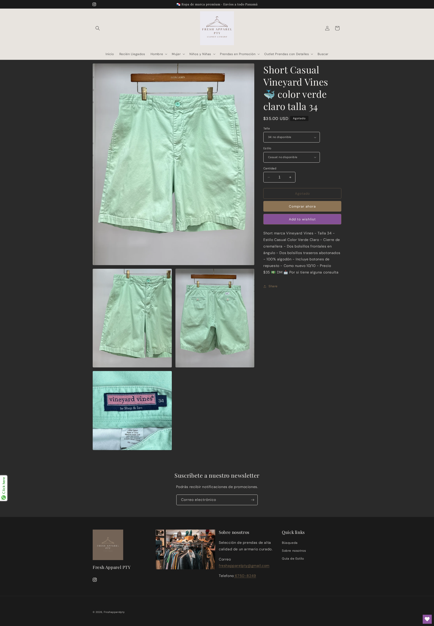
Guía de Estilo (293, 559)
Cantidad (269, 168)
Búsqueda (290, 543)
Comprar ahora (302, 206)
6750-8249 (245, 576)
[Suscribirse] (252, 500)
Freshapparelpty (114, 612)
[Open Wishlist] (427, 619)
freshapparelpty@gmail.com (244, 565)
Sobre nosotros (294, 551)
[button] (98, 28)
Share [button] (273, 286)
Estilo (267, 148)
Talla (266, 128)
